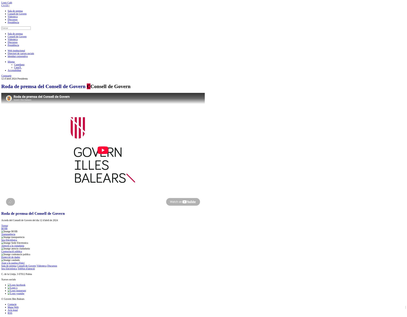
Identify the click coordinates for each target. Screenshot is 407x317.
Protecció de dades (10, 257)
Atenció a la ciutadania (12, 245)
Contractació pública (11, 251)
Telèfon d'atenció (26, 268)
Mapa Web (13, 307)
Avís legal (13, 310)
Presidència (13, 22)
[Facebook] (16, 285)
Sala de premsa (15, 11)
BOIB (4, 228)
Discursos (12, 19)
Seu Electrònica (9, 240)
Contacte (12, 304)
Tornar (4, 225)
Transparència (8, 234)
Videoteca (13, 16)
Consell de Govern (17, 13)
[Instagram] (17, 290)
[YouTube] (16, 293)
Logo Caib (6, 2)
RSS (10, 313)
